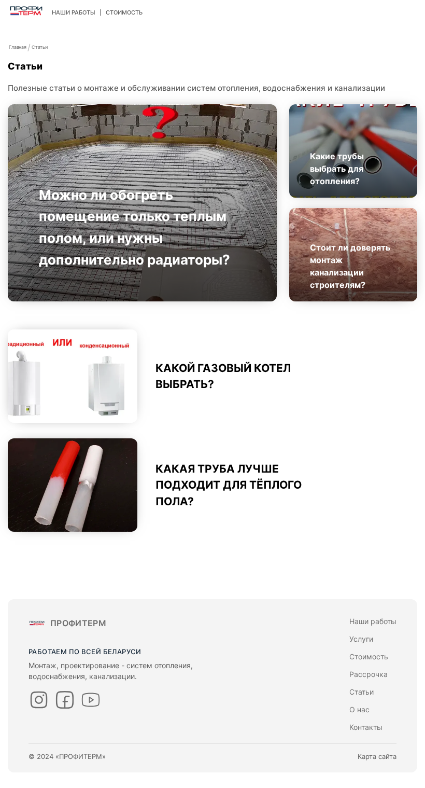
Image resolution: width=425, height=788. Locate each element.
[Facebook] (64, 699)
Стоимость (124, 12)
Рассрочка (368, 674)
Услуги (361, 638)
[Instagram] (39, 699)
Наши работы (73, 12)
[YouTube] (90, 699)
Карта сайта (377, 756)
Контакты (365, 727)
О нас (359, 709)
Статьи (40, 47)
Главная (17, 47)
